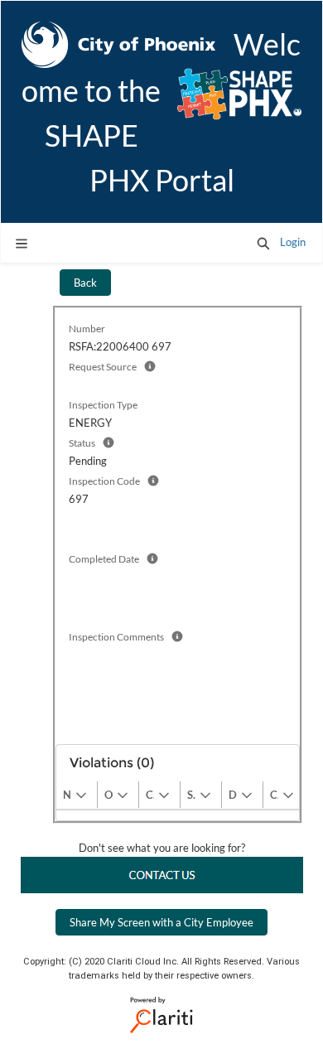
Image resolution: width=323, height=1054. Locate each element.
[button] (263, 242)
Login (293, 242)
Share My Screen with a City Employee (161, 922)
